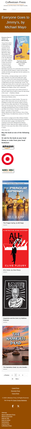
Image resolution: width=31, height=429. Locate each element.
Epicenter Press (15, 391)
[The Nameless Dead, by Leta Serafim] (15, 348)
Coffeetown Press (7, 425)
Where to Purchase (7, 416)
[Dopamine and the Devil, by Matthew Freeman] (15, 300)
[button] (12, 406)
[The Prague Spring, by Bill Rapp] (15, 204)
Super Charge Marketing (20, 400)
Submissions (5, 422)
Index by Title (5, 418)
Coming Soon (5, 424)
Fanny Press (15, 393)
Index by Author (6, 420)
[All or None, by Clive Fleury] (15, 251)
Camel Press (15, 388)
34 (12, 378)
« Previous (6, 375)
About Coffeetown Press (8, 414)
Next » (17, 378)
